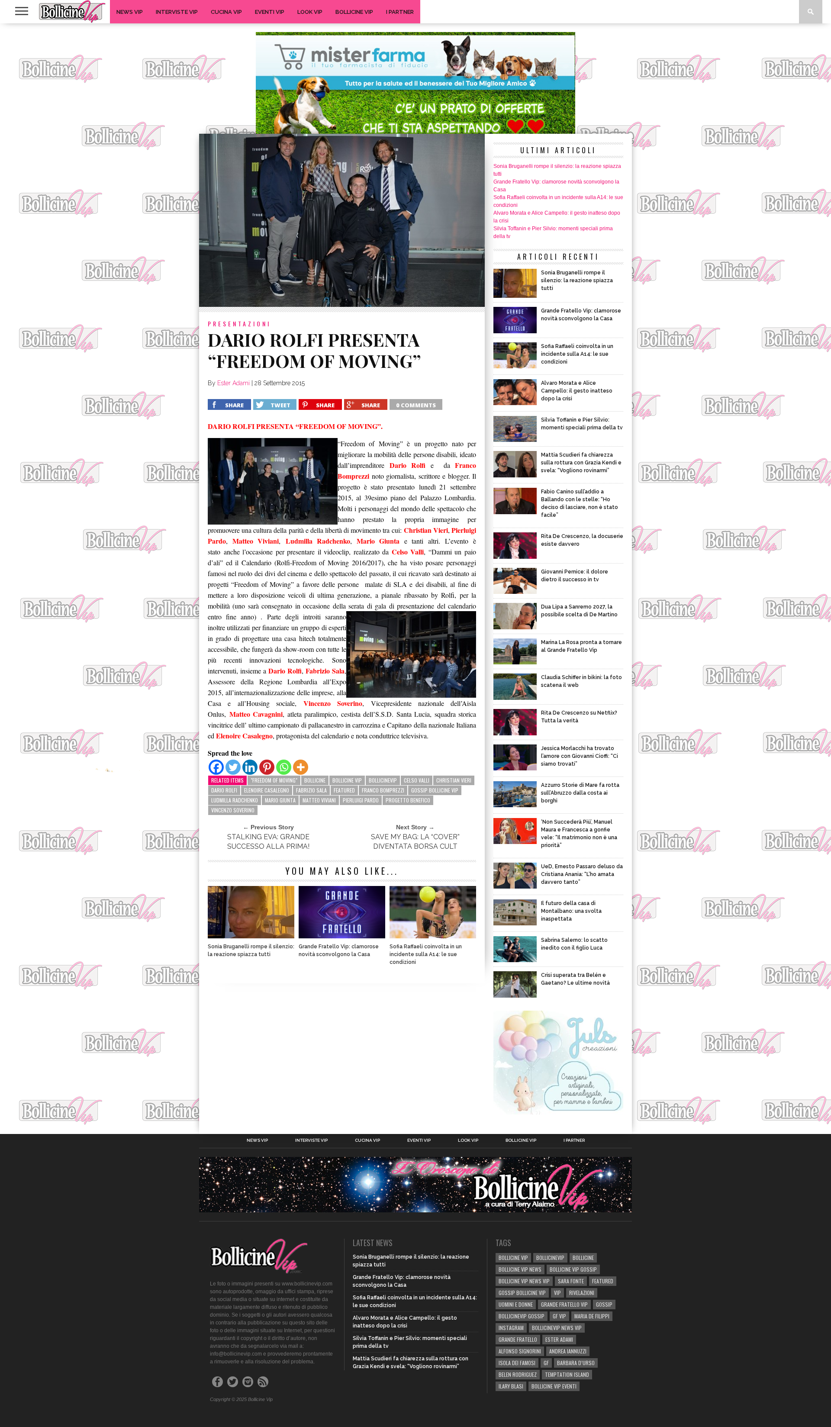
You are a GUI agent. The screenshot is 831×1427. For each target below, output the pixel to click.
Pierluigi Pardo (361, 800)
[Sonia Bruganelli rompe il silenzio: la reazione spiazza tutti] (251, 936)
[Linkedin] (250, 767)
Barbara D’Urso (576, 1362)
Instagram (511, 1327)
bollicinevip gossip (521, 1316)
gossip (604, 1304)
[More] (300, 767)
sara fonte (571, 1281)
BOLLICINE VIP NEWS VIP (524, 1281)
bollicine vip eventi (554, 1386)
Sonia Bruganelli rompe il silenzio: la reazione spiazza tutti (251, 950)
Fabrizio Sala (311, 790)
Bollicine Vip (354, 12)
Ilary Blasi (511, 1386)
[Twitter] (233, 767)
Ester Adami (233, 383)
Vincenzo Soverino (232, 810)
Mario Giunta (280, 800)
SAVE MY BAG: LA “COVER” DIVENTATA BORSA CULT (415, 841)
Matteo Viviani (319, 800)
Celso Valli (416, 780)
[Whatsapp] (283, 767)
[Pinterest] (266, 767)
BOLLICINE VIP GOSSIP (573, 1269)
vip (557, 1292)
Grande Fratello (518, 1339)
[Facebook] (216, 767)
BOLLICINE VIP (347, 780)
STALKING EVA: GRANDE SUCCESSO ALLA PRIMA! (268, 841)
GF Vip (559, 1316)
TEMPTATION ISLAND (567, 1374)
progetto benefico (408, 800)
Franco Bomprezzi (383, 790)
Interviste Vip (177, 12)
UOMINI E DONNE (516, 1304)
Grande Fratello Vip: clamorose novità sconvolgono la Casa (339, 950)
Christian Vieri (453, 780)
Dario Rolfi (224, 790)
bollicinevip (383, 780)
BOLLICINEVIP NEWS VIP (557, 1327)
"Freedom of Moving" (274, 780)
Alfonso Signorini (520, 1351)
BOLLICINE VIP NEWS (520, 1269)
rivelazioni (581, 1292)
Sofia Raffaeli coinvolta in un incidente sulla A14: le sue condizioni (426, 954)
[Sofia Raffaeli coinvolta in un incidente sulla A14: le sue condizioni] (433, 936)
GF (546, 1362)
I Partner (400, 12)
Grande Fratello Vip (564, 1304)
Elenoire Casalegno (266, 790)
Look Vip (309, 12)
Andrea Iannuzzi (567, 1351)
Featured (344, 790)
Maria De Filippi (591, 1316)
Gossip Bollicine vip (434, 790)
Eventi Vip (269, 12)
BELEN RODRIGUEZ (518, 1374)
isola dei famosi (517, 1362)
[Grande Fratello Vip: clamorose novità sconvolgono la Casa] (342, 936)
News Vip (129, 12)
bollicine (314, 780)
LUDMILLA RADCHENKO (234, 800)
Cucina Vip (226, 12)
